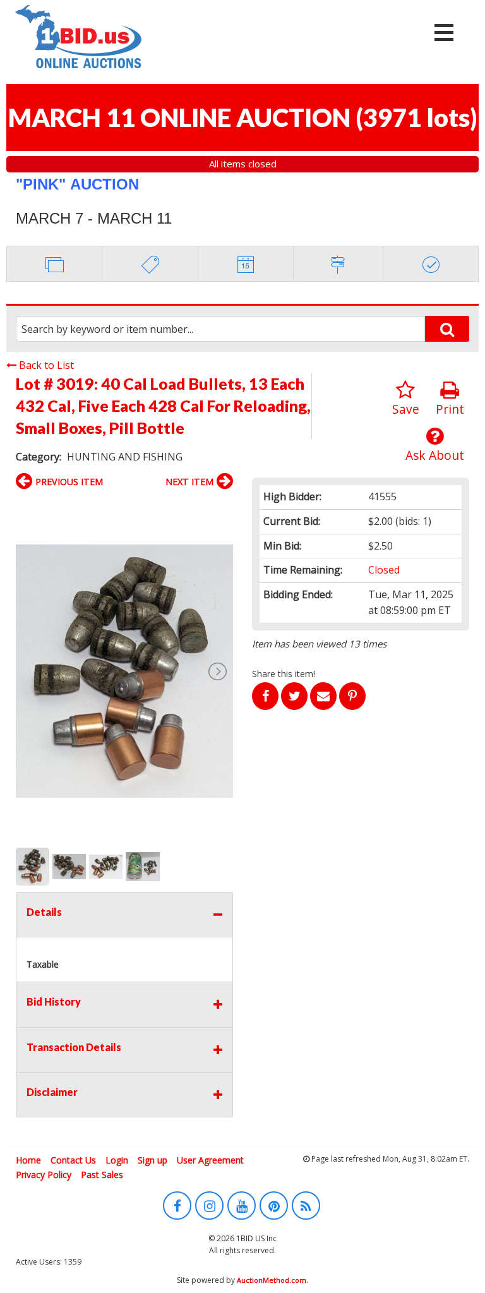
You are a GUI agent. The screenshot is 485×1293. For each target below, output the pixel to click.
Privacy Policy (43, 1175)
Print (450, 409)
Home (28, 1160)
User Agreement (210, 1160)
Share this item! (283, 674)
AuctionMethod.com (271, 1280)
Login (116, 1160)
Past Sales (102, 1175)
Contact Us (73, 1160)
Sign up (152, 1160)
